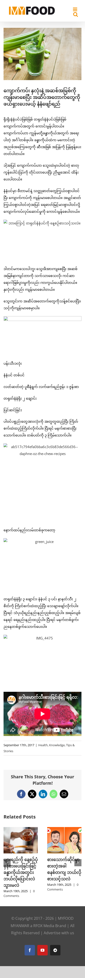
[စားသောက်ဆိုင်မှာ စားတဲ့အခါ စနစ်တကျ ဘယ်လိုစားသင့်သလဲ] (64, 829)
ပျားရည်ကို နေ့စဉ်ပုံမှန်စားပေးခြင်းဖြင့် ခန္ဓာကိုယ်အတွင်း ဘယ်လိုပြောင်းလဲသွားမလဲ (21, 872)
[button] (7, 862)
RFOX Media (43, 925)
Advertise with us (59, 932)
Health (43, 745)
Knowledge (57, 745)
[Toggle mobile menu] (75, 9)
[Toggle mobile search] (75, 14)
